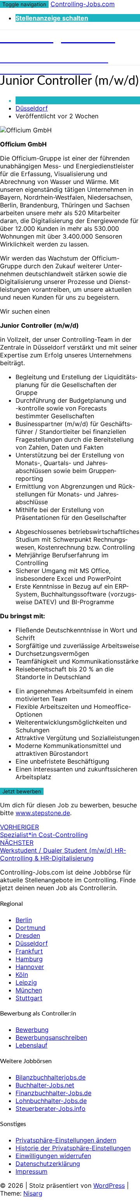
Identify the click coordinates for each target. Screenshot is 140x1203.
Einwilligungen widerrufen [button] (53, 1156)
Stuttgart (29, 998)
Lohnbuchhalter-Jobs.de (51, 1101)
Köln (22, 974)
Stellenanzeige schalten (52, 18)
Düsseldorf (32, 108)
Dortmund (31, 928)
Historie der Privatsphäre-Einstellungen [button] (73, 1148)
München (29, 990)
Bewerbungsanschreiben (51, 1037)
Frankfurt (29, 951)
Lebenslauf (31, 1045)
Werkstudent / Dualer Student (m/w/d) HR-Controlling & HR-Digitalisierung (63, 850)
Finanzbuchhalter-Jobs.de (53, 1093)
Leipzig (26, 982)
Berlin (24, 920)
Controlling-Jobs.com (83, 4)
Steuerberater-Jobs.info (51, 1108)
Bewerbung (32, 1029)
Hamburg (29, 959)
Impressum (31, 1171)
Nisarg (32, 1193)
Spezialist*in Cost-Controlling (44, 831)
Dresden (28, 935)
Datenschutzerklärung (48, 1163)
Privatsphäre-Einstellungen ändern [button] (66, 1140)
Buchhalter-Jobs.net (45, 1085)
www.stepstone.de (43, 813)
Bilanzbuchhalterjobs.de (51, 1077)
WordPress (109, 1185)
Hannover (30, 967)
